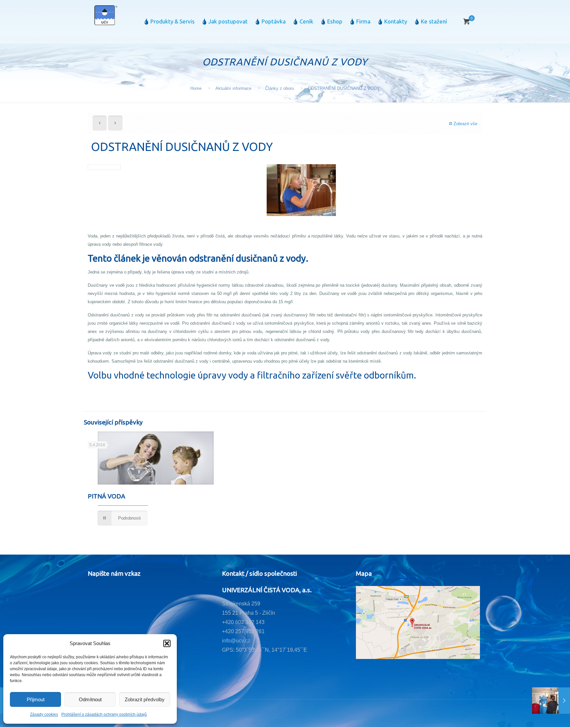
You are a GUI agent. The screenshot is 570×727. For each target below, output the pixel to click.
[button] (167, 643)
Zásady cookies (44, 714)
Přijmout (36, 699)
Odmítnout (90, 699)
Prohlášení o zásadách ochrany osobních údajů (104, 714)
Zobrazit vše (465, 123)
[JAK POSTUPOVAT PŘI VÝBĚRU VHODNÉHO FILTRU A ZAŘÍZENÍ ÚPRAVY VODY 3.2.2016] (551, 700)
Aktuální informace (233, 88)
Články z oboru (279, 88)
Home (196, 88)
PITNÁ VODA (106, 496)
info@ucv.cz (236, 640)
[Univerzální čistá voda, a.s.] (105, 15)
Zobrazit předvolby (145, 699)
